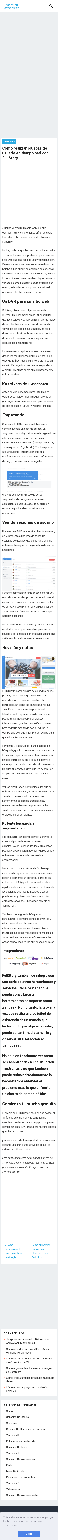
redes (9, 1465)
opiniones (11, 1423)
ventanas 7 (12, 1483)
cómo (9, 1411)
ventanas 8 (12, 1435)
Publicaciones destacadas (21, 1441)
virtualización (13, 1489)
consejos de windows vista (22, 1495)
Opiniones (9, 142)
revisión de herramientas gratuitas (26, 1429)
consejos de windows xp (20, 1459)
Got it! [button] (29, 1533)
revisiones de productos (20, 1477)
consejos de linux (16, 1447)
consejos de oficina (17, 1417)
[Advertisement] (29, 42)
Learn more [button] (10, 1525)
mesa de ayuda (15, 1471)
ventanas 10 (13, 1453)
